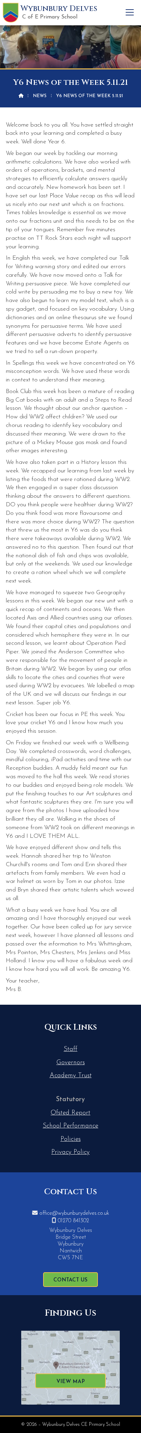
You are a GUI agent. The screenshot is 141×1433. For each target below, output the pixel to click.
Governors (70, 1062)
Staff (70, 1049)
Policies (71, 1139)
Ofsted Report (70, 1113)
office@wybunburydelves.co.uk (74, 1213)
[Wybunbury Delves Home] (10, 12)
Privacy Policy (70, 1152)
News (40, 96)
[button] (130, 12)
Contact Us (70, 1280)
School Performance (70, 1126)
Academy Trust (71, 1075)
